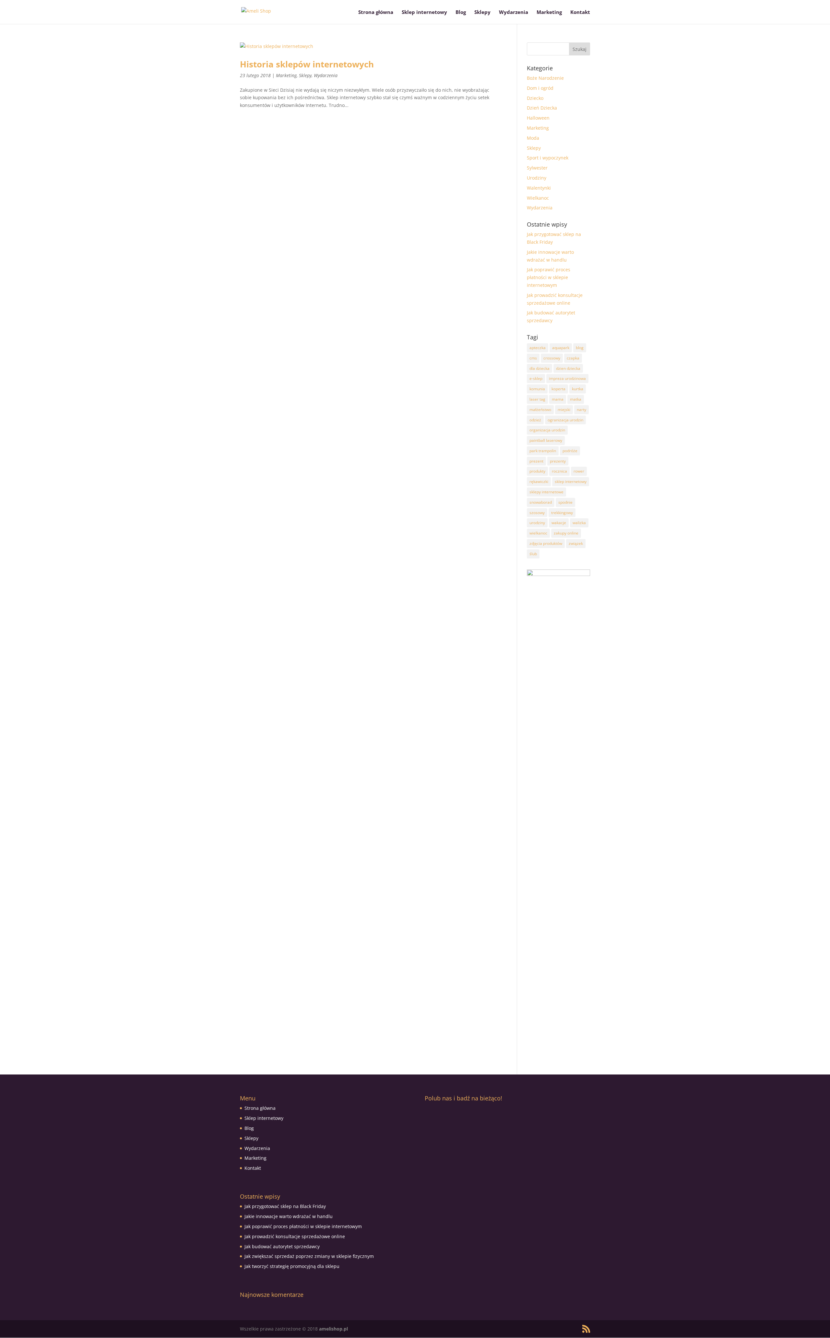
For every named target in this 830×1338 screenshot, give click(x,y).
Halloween (538, 118)
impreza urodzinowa (567, 378)
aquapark (560, 347)
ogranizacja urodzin (565, 420)
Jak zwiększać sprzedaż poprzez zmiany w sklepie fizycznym (309, 1256)
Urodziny (536, 178)
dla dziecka (539, 368)
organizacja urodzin (547, 430)
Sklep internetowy (424, 12)
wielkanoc (538, 533)
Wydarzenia (513, 12)
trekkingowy (562, 512)
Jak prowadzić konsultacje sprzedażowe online (294, 1236)
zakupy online (566, 533)
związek (576, 543)
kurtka (577, 389)
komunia (537, 389)
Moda (533, 138)
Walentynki (539, 188)
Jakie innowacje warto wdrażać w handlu (288, 1216)
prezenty (558, 461)
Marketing (549, 12)
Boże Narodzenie (545, 78)
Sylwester (537, 168)
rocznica (559, 471)
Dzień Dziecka (542, 108)
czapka (573, 358)
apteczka (537, 347)
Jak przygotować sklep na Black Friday (285, 1206)
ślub (533, 554)
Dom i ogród (540, 88)
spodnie (565, 502)
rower (579, 471)
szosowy (537, 512)
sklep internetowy (571, 481)
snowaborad (540, 502)
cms (533, 358)
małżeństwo (540, 409)
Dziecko (535, 98)
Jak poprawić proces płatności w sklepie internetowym (548, 277)
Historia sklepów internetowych (307, 64)
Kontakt (580, 12)
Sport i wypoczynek (547, 158)
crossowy (551, 358)
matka (575, 399)
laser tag (537, 399)
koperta (558, 389)
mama (557, 399)
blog (580, 347)
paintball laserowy (545, 440)
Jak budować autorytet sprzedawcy (282, 1246)
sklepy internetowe (546, 492)
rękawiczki (538, 481)
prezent (536, 461)
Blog (461, 12)
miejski (564, 409)
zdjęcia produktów (545, 543)
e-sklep (535, 378)
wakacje (558, 522)
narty (581, 409)
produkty (537, 471)
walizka (579, 522)
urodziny (537, 522)
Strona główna (375, 12)
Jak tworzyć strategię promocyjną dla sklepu (291, 1266)
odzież (535, 420)
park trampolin (542, 450)
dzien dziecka (568, 368)
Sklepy (482, 12)
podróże (570, 450)
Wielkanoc (538, 198)
